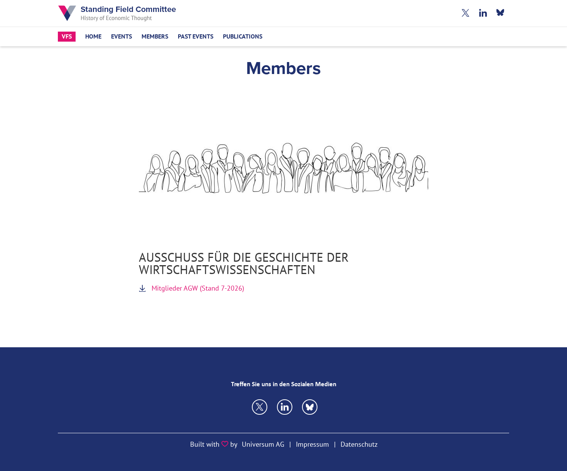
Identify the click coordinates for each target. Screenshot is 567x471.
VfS (67, 36)
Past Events (195, 36)
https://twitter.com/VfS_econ (259, 407)
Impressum (312, 444)
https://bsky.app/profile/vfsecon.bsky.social (284, 407)
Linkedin (483, 13)
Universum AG (263, 444)
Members (155, 36)
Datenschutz (359, 444)
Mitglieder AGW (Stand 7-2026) (198, 288)
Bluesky (500, 13)
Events (121, 36)
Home (93, 36)
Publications (242, 36)
